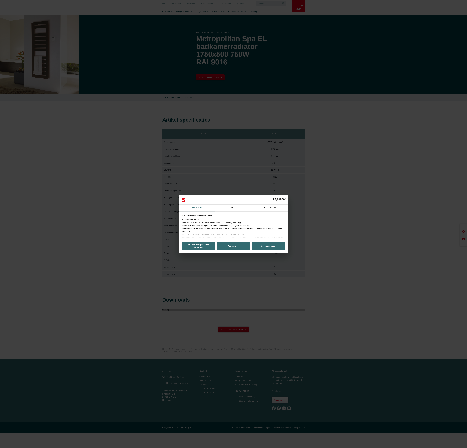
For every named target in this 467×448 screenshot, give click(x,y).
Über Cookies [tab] (270, 208)
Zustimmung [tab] (197, 208)
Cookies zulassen (268, 246)
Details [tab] (234, 208)
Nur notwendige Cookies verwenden (198, 246)
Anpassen (232, 246)
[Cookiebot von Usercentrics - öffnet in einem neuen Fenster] (275, 200)
